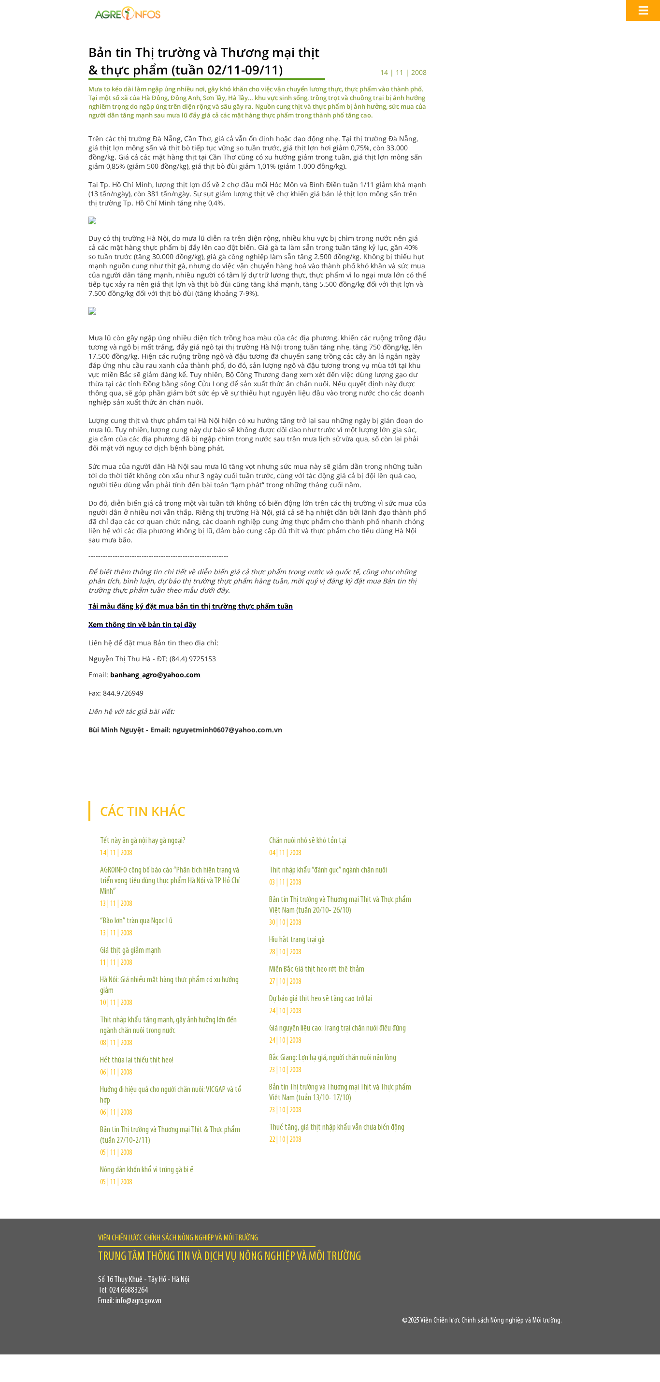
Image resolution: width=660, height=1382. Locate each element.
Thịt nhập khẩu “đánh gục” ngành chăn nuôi (328, 870)
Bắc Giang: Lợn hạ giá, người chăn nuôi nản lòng (332, 1058)
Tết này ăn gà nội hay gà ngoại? (143, 841)
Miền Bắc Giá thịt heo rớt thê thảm (316, 969)
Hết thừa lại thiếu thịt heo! (136, 1060)
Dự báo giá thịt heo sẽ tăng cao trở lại (320, 999)
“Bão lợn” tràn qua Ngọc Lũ (136, 921)
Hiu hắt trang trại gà (297, 940)
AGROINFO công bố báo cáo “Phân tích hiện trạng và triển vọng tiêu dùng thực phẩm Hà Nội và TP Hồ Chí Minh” (170, 881)
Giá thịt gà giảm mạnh (130, 950)
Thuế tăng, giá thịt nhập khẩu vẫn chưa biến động (336, 1127)
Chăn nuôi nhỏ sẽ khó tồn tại (307, 841)
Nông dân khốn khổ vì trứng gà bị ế (146, 1170)
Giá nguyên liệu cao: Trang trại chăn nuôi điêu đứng (337, 1028)
